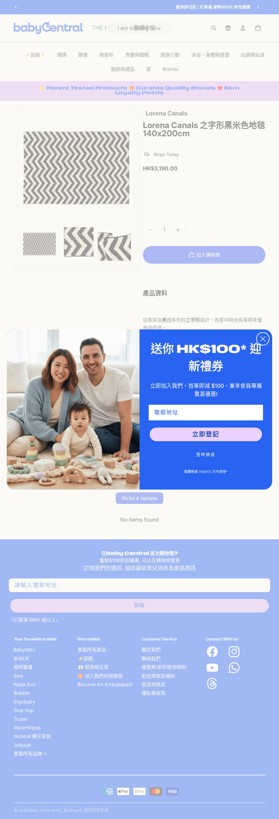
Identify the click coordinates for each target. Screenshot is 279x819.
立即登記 (205, 434)
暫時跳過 (205, 454)
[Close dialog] (263, 339)
